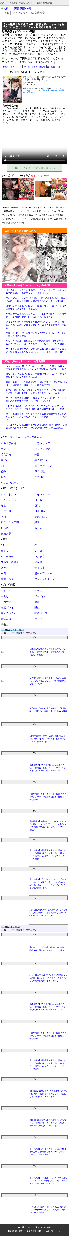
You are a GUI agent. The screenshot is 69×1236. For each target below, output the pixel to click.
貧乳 (37, 522)
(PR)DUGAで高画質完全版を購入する (34, 167)
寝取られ (6, 460)
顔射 (58, 67)
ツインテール (42, 494)
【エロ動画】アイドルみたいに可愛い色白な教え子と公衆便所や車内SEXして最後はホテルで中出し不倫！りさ (47, 1152)
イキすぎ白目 (8, 443)
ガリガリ (39, 528)
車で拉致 (39, 471)
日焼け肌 (6, 511)
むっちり (6, 528)
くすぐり (6, 590)
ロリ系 (27, 67)
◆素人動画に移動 (34, 1231)
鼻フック (39, 618)
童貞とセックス (43, 465)
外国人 (38, 454)
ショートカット (10, 494)
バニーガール (8, 556)
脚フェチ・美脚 (10, 522)
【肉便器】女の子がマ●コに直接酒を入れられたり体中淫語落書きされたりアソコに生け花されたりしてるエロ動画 (48, 1094)
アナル (38, 590)
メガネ (5, 567)
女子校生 (51, 67)
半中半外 (39, 596)
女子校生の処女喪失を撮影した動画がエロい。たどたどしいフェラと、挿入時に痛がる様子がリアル (47, 681)
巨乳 (37, 505)
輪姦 (3, 477)
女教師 (6, 67)
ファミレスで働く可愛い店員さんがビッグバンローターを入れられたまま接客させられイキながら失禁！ (47, 1210)
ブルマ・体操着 (38, 67)
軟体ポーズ (40, 613)
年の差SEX (40, 460)
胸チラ (5, 551)
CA (2, 545)
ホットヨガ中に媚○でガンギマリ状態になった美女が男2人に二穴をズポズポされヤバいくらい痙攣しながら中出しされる (48, 978)
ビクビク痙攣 (42, 449)
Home (6, 12)
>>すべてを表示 (33, 437)
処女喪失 (6, 454)
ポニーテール (16, 67)
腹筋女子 (6, 533)
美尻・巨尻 (40, 516)
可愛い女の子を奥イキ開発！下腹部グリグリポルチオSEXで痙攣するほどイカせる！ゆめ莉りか (47, 797)
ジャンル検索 (20, 12)
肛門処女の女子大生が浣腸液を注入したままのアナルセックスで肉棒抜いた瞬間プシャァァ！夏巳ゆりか (47, 739)
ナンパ (5, 449)
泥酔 (3, 465)
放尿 (37, 602)
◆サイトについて (53, 1231)
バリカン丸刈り (10, 482)
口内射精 (6, 602)
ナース (38, 551)
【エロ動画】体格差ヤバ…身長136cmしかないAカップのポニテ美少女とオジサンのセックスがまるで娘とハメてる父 (48, 1181)
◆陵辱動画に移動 (15, 1231)
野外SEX (39, 477)
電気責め (6, 618)
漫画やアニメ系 (43, 573)
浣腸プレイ (7, 607)
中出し (5, 596)
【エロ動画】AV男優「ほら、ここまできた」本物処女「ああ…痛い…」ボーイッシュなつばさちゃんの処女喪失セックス (47, 768)
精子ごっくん (8, 613)
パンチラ (39, 556)
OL (36, 545)
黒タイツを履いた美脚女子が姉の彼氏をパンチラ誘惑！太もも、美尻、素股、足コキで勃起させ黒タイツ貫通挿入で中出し (36, 325)
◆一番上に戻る (25, 1227)
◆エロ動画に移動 (43, 1227)
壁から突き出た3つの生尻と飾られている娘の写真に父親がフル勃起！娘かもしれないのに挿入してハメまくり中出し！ (48, 913)
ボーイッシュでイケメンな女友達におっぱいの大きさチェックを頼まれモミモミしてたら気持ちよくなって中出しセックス (36, 352)
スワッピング (42, 443)
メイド (38, 562)
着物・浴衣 (7, 579)
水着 (3, 573)
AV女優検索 (38, 12)
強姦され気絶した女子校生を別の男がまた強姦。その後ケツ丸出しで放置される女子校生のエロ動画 (47, 652)
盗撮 (3, 471)
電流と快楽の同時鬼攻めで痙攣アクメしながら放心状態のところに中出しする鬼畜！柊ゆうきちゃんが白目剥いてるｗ (47, 1123)
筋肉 (3, 516)
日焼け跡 (39, 511)
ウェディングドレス (46, 579)
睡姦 (37, 607)
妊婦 (3, 505)
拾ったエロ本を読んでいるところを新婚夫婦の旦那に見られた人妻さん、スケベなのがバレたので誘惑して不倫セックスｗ (36, 417)
